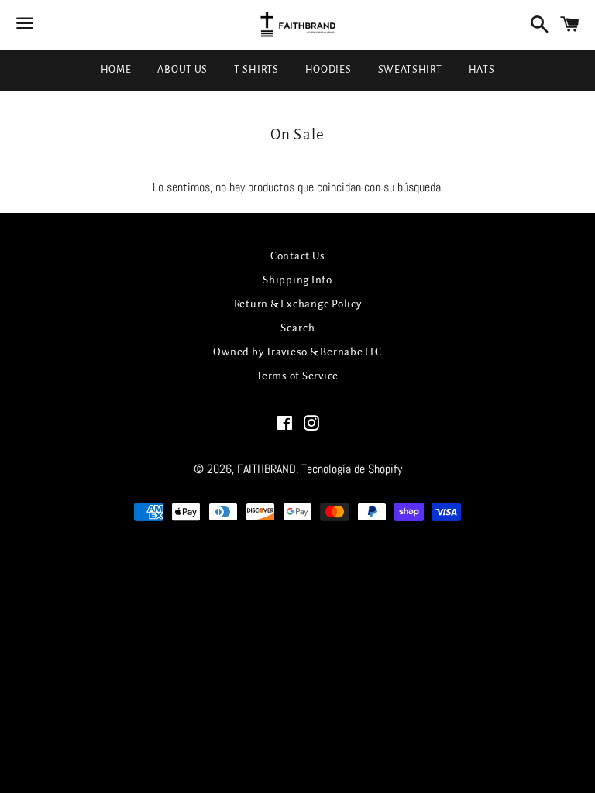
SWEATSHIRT (410, 69)
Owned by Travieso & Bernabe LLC (297, 352)
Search (297, 328)
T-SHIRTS (256, 69)
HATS (482, 69)
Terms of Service (297, 376)
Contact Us (297, 256)
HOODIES (328, 69)
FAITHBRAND (266, 469)
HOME (116, 69)
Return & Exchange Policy (298, 304)
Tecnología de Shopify (351, 469)
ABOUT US (182, 69)
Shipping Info (297, 280)
